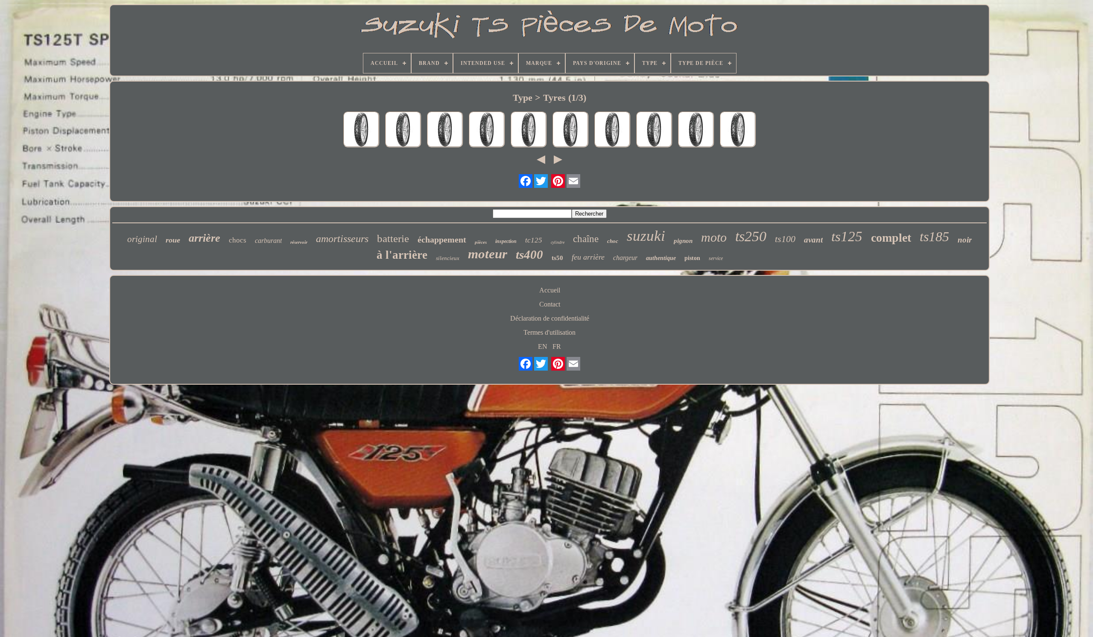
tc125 (533, 240)
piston (692, 258)
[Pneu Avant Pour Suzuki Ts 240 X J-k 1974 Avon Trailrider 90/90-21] (361, 130)
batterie (393, 238)
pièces (481, 242)
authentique (661, 258)
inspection (506, 241)
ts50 (557, 257)
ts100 (785, 239)
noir (965, 239)
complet (891, 237)
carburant (268, 240)
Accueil (549, 290)
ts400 (529, 254)
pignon (683, 240)
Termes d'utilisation (549, 332)
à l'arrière (402, 254)
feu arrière (588, 257)
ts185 (934, 236)
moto (714, 237)
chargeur (625, 257)
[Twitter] (541, 181)
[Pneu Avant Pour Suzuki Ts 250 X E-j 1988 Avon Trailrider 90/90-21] (612, 130)
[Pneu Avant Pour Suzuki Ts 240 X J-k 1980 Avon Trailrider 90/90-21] (654, 130)
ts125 (846, 236)
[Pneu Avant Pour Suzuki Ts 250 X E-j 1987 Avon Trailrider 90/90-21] (570, 130)
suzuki (646, 236)
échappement (442, 239)
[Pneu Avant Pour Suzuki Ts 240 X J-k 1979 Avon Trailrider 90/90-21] (445, 130)
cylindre (557, 242)
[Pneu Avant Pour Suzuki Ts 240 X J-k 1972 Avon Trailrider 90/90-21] (529, 130)
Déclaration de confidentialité (549, 318)
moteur (487, 253)
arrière (204, 238)
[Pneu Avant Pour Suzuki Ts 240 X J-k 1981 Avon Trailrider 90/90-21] (487, 130)
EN (542, 346)
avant (813, 239)
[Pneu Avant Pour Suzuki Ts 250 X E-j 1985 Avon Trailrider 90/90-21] (696, 130)
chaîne (586, 239)
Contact (549, 304)
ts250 (750, 236)
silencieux (447, 258)
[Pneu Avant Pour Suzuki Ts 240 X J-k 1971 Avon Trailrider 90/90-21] (738, 130)
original (142, 239)
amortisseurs (342, 238)
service (716, 258)
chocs (237, 240)
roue (173, 240)
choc (612, 241)
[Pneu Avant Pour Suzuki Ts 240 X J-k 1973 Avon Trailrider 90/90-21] (403, 130)
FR (556, 346)
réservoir (298, 242)
